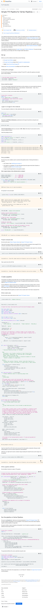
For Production (5, 5)
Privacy (6, 601)
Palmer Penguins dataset (15, 242)
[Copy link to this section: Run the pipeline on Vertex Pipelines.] (24, 517)
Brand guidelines (25, 595)
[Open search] (29, 1)
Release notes (24, 591)
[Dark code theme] (39, 76)
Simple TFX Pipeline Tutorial (32, 37)
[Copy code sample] (41, 76)
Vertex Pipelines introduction (32, 45)
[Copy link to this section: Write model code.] (12, 293)
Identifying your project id (16, 163)
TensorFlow (3, 9)
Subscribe (19, 603)
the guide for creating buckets (24, 62)
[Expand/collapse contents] (7, 15)
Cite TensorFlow (25, 597)
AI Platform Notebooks (28, 49)
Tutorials (17, 9)
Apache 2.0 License (16, 581)
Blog (2, 589)
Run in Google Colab (7, 30)
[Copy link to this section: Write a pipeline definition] (15, 467)
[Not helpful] (41, 9)
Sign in (40, 1)
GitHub (2, 593)
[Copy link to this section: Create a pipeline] (13, 277)
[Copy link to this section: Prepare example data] (14, 240)
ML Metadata (6, 286)
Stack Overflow (25, 593)
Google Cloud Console (36, 569)
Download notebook (32, 30)
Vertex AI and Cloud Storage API (12, 64)
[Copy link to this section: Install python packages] (14, 70)
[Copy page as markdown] (37, 12)
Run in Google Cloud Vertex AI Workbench (11, 33)
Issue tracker (24, 589)
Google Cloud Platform (8, 60)
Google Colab (19, 49)
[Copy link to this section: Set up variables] (11, 157)
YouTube (3, 597)
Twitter (2, 595)
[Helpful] (39, 9)
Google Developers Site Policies (31, 581)
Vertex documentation (10, 66)
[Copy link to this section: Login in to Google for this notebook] (21, 106)
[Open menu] (2, 1)
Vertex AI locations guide (16, 166)
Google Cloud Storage (8, 62)
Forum (2, 591)
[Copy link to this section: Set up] (6, 55)
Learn (7, 9)
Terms (2, 601)
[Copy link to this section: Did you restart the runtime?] (14, 84)
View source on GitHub (20, 30)
